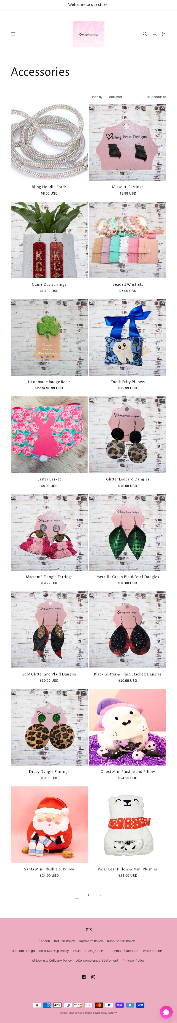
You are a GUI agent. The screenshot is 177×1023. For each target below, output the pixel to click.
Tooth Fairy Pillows (128, 382)
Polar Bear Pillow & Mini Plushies (128, 869)
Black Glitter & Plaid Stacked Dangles (128, 674)
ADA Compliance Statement (97, 960)
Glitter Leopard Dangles (128, 479)
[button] (13, 34)
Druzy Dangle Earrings (49, 771)
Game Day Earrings (49, 284)
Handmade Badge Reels (49, 382)
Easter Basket (49, 479)
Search (44, 941)
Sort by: (97, 97)
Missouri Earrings (127, 187)
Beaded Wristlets (127, 284)
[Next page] (100, 895)
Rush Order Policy (121, 941)
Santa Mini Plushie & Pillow (49, 869)
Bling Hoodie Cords (49, 187)
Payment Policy (91, 941)
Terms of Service (124, 951)
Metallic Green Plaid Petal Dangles (127, 577)
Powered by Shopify (105, 1013)
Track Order (152, 951)
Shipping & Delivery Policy (52, 960)
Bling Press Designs (81, 1013)
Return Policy (64, 941)
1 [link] (77, 895)
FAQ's (77, 951)
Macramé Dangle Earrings (49, 577)
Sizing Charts (96, 951)
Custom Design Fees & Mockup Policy (40, 951)
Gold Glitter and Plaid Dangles (49, 674)
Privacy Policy (134, 960)
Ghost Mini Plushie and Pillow (128, 771)
